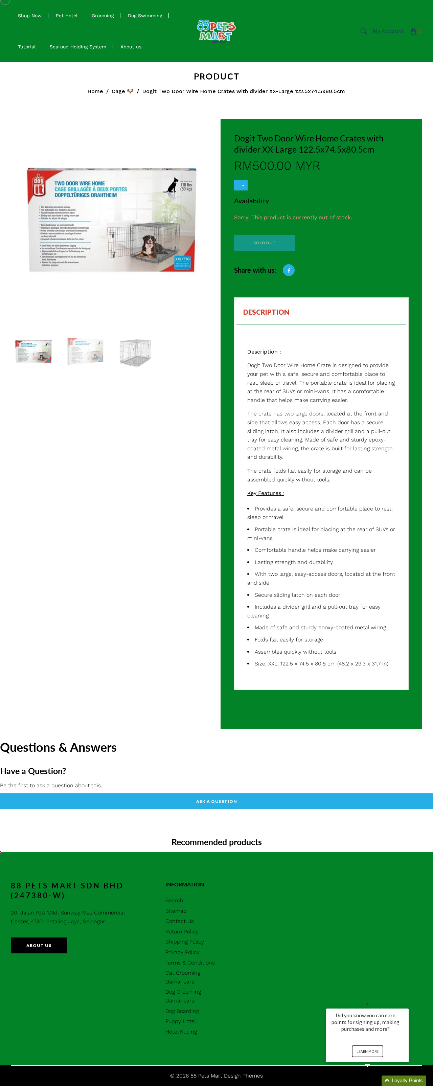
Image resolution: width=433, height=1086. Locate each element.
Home (95, 91)
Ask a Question (216, 801)
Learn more (368, 1051)
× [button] (367, 1004)
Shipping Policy (184, 941)
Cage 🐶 (123, 91)
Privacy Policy (182, 952)
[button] (375, 1081)
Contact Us (179, 921)
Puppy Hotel (180, 1021)
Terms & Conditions (190, 962)
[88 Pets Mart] (216, 30)
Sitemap (176, 911)
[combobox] (241, 185)
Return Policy (182, 931)
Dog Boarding (182, 1011)
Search (174, 900)
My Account (388, 31)
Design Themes (243, 1075)
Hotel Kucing (181, 1031)
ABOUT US (38, 945)
